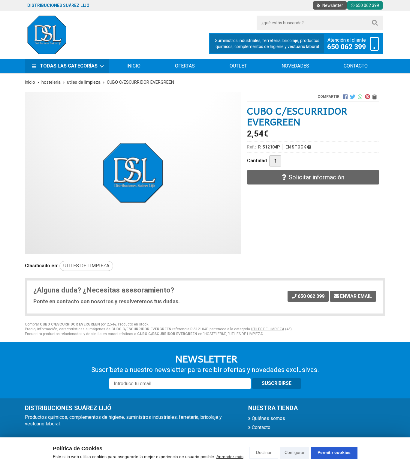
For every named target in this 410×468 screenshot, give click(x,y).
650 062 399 (346, 47)
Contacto (261, 427)
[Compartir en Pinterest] (367, 97)
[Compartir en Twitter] (352, 97)
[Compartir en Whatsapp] (360, 97)
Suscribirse (276, 383)
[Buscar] (375, 23)
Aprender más (229, 456)
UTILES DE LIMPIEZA (267, 329)
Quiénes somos (268, 418)
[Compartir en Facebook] (345, 97)
